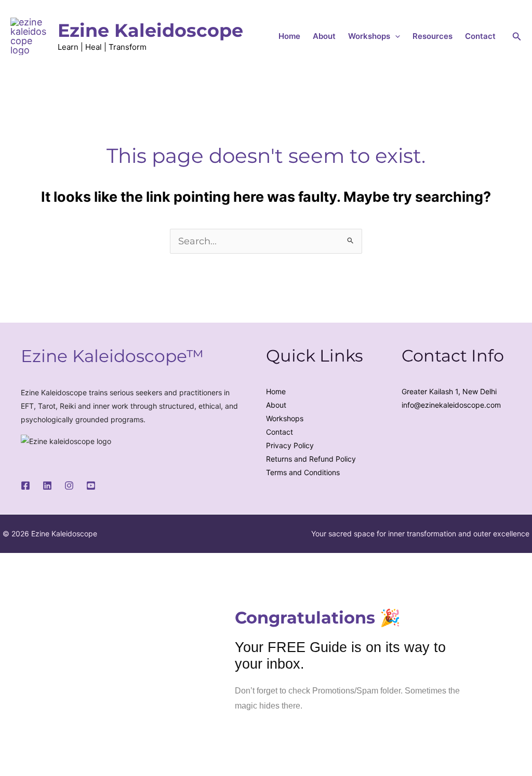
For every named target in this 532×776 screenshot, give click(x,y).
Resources (433, 36)
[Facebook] (25, 485)
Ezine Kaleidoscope (150, 30)
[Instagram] (69, 485)
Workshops (369, 36)
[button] (395, 36)
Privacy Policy (290, 445)
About (324, 36)
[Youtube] (91, 485)
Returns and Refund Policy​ (311, 458)
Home (289, 36)
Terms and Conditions (303, 472)
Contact (480, 36)
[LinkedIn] (47, 485)
